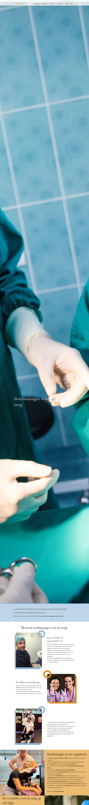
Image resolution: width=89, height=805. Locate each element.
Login (72, 1)
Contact (70, 3)
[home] (21, 3)
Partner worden (66, 1)
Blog (67, 3)
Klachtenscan (37, 3)
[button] (45, 4)
